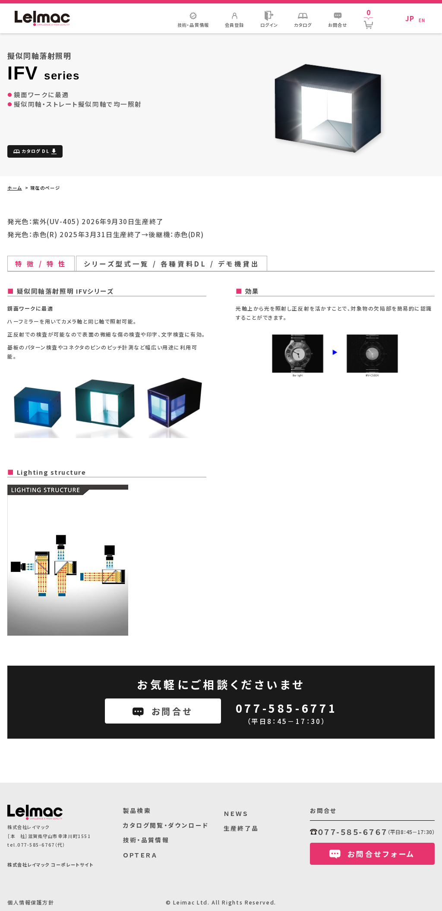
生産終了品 (241, 828)
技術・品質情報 (146, 839)
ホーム (14, 187)
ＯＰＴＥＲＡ (140, 855)
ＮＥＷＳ (236, 813)
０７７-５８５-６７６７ (353, 831)
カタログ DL (35, 151)
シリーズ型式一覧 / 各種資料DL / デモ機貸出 (171, 263)
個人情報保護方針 (30, 902)
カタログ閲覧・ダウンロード (166, 825)
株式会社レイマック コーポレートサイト (50, 864)
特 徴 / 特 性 (40, 263)
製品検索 (137, 810)
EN (422, 20)
